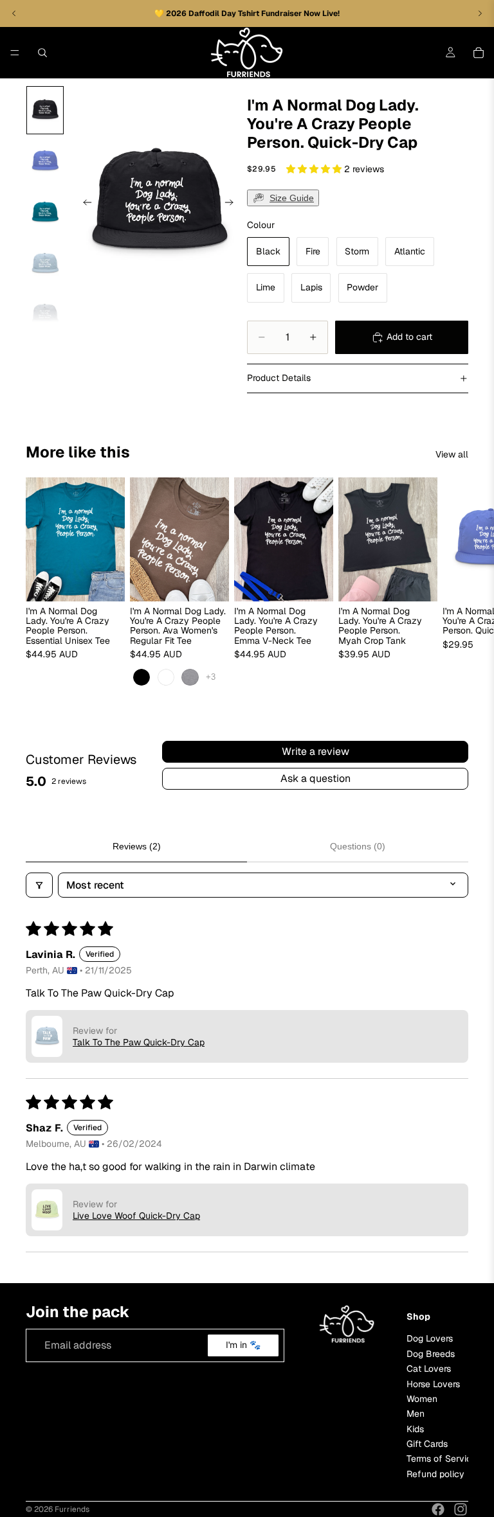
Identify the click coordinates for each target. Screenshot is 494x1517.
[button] (315, 169)
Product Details (279, 378)
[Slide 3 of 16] (45, 213)
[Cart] (478, 53)
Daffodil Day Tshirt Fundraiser (246, 13)
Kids (415, 1429)
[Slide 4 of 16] (45, 264)
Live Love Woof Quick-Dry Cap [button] (136, 1215)
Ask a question (315, 778)
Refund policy (435, 1474)
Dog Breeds (431, 1354)
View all (451, 454)
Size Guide (292, 198)
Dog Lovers (430, 1339)
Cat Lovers (429, 1369)
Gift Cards (427, 1444)
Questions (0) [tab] (357, 846)
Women (422, 1399)
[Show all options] (210, 677)
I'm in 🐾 (243, 1345)
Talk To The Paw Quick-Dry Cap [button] (139, 1042)
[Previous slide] (83, 204)
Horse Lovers (433, 1384)
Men (416, 1414)
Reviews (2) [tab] (137, 846)
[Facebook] (438, 1509)
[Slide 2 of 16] (45, 161)
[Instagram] (460, 1509)
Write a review (315, 751)
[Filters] (39, 885)
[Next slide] (233, 204)
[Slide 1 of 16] (45, 110)
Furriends (72, 1509)
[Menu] (15, 52)
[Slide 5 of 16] (45, 315)
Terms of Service (442, 1459)
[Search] (42, 53)
